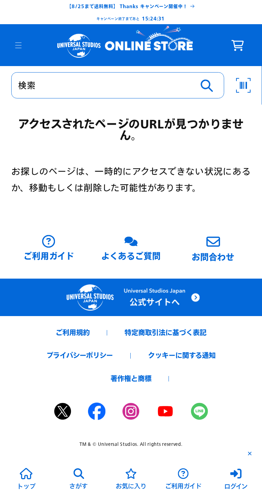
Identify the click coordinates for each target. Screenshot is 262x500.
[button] (18, 45)
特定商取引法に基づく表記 (165, 332)
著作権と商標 (131, 378)
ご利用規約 (73, 332)
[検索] (206, 85)
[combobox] (117, 85)
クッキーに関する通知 (182, 355)
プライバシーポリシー (79, 355)
